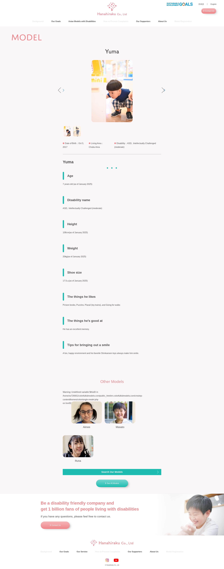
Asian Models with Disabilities (82, 21)
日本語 (201, 4)
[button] (162, 90)
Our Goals (56, 21)
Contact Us (209, 11)
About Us (162, 21)
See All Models (113, 483)
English (213, 4)
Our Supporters (143, 21)
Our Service (82, 551)
